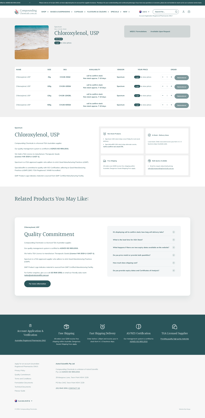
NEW (125, 12)
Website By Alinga (184, 409)
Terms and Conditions (23, 379)
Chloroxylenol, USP (23, 77)
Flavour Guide (20, 391)
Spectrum (58, 27)
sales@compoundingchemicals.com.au (161, 168)
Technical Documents (23, 387)
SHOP (43, 12)
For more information (37, 284)
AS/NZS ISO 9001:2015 (138, 341)
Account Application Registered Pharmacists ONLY (155, 16)
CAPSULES (78, 12)
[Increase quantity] (171, 77)
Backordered (181, 78)
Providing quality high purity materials (175, 339)
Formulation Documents (24, 383)
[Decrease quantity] (163, 77)
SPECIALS (115, 12)
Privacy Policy (20, 370)
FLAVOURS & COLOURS (97, 12)
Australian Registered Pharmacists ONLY (30, 340)
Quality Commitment (22, 375)
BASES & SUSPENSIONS (60, 12)
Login (57, 43)
